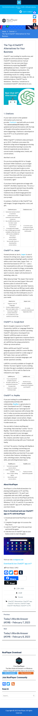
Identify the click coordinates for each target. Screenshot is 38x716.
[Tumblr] (35, 25)
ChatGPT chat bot (14, 603)
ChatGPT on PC (26, 605)
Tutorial (20, 597)
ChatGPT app (27, 601)
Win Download (10, 673)
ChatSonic (13, 122)
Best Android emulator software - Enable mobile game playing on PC (19, 7)
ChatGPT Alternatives (15, 601)
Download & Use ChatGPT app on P (18, 564)
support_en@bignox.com (29, 11)
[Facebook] (35, 13)
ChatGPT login (25, 603)
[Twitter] (35, 17)
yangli (20, 593)
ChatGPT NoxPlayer (13, 605)
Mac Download (26, 673)
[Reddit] (35, 21)
